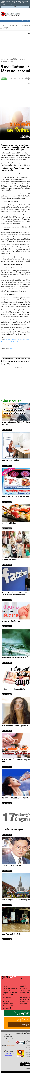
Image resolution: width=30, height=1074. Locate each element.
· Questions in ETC (8, 1006)
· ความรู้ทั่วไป (23, 986)
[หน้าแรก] (3, 25)
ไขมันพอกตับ (22, 361)
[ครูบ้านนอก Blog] (18, 25)
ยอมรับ (15, 6)
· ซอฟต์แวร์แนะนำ (7, 997)
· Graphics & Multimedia (10, 993)
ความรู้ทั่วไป (13, 59)
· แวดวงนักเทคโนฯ (7, 1008)
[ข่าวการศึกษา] (10, 25)
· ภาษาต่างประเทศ (24, 993)
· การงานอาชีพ (23, 1004)
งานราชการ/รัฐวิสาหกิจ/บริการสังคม (13, 60)
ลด (16, 361)
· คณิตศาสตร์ (23, 988)
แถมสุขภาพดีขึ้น (5, 364)
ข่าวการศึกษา (4, 59)
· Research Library (8, 1004)
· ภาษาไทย (22, 995)
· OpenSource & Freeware (10, 995)
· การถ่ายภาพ (6, 999)
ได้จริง (27, 361)
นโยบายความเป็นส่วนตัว (6, 4)
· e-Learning (6, 991)
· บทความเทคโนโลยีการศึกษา (10, 988)
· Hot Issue (6, 1002)
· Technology (6, 986)
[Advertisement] (15, 956)
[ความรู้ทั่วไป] (4, 27)
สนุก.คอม (11, 348)
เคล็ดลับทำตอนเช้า (10, 361)
